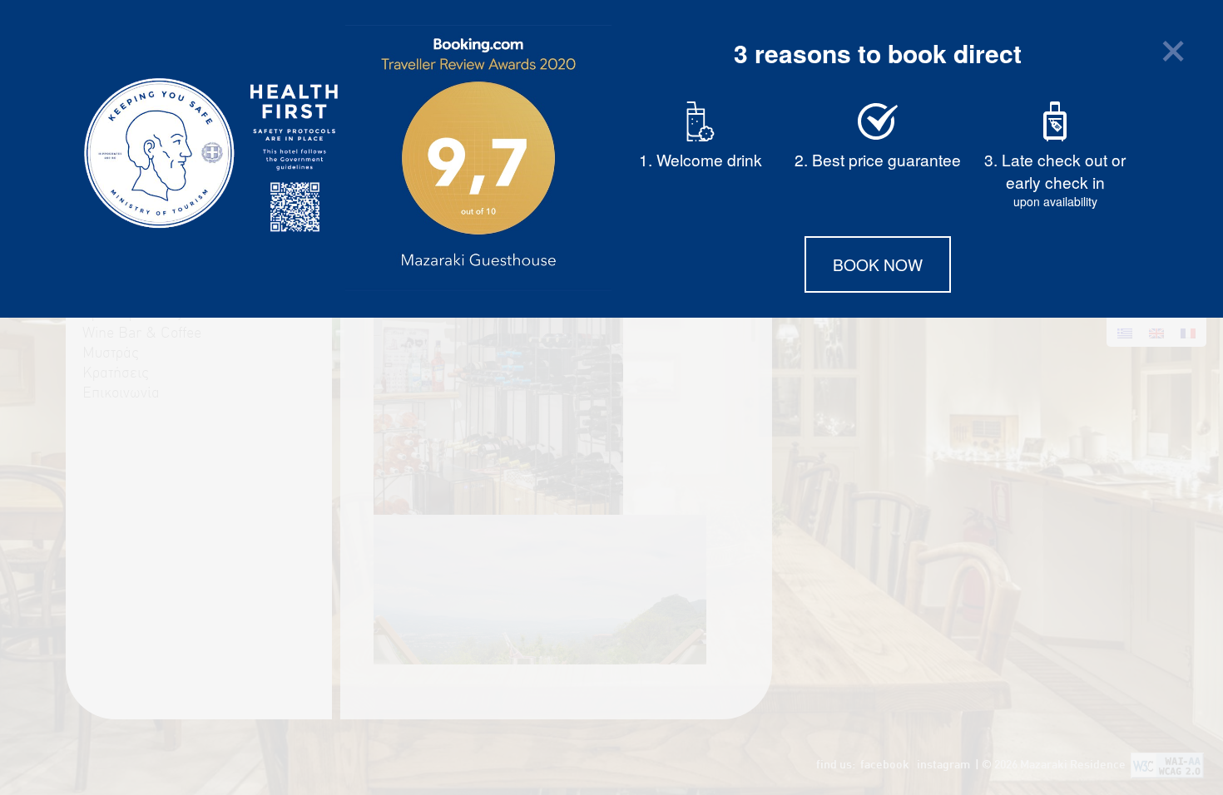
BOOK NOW (878, 264)
